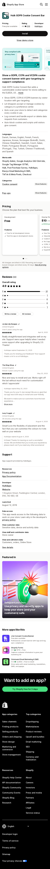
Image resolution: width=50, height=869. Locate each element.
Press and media (34, 793)
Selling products (10, 731)
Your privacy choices (12, 861)
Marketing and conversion (9, 748)
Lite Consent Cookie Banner (22, 636)
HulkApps (39, 26)
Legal (28, 808)
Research (6, 803)
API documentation (11, 782)
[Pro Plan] (26, 258)
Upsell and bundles (35, 737)
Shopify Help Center (12, 777)
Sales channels (9, 721)
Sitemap (6, 854)
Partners (30, 798)
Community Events (11, 793)
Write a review (10, 314)
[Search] (41, 4)
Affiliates (30, 803)
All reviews (26, 314)
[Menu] (46, 4)
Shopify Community (11, 787)
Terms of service (10, 841)
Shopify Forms (17, 648)
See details (7, 547)
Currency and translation (32, 758)
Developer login (10, 834)
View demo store (25, 40)
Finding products (10, 726)
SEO (28, 747)
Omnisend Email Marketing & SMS (25, 659)
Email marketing (33, 742)
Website (6, 489)
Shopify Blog (8, 798)
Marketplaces (32, 726)
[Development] (23, 258)
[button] (25, 639)
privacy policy (9, 520)
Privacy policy (9, 472)
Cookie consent (9, 184)
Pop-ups (6, 193)
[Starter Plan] (25, 258)
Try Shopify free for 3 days (25, 689)
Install (25, 33)
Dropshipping (32, 721)
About (29, 777)
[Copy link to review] (19, 324)
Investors (30, 787)
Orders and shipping (12, 737)
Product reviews (34, 731)
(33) (28, 26)
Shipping (30, 752)
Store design (8, 742)
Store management (11, 754)
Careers (29, 782)
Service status (33, 813)
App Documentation (11, 476)
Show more (8, 404)
